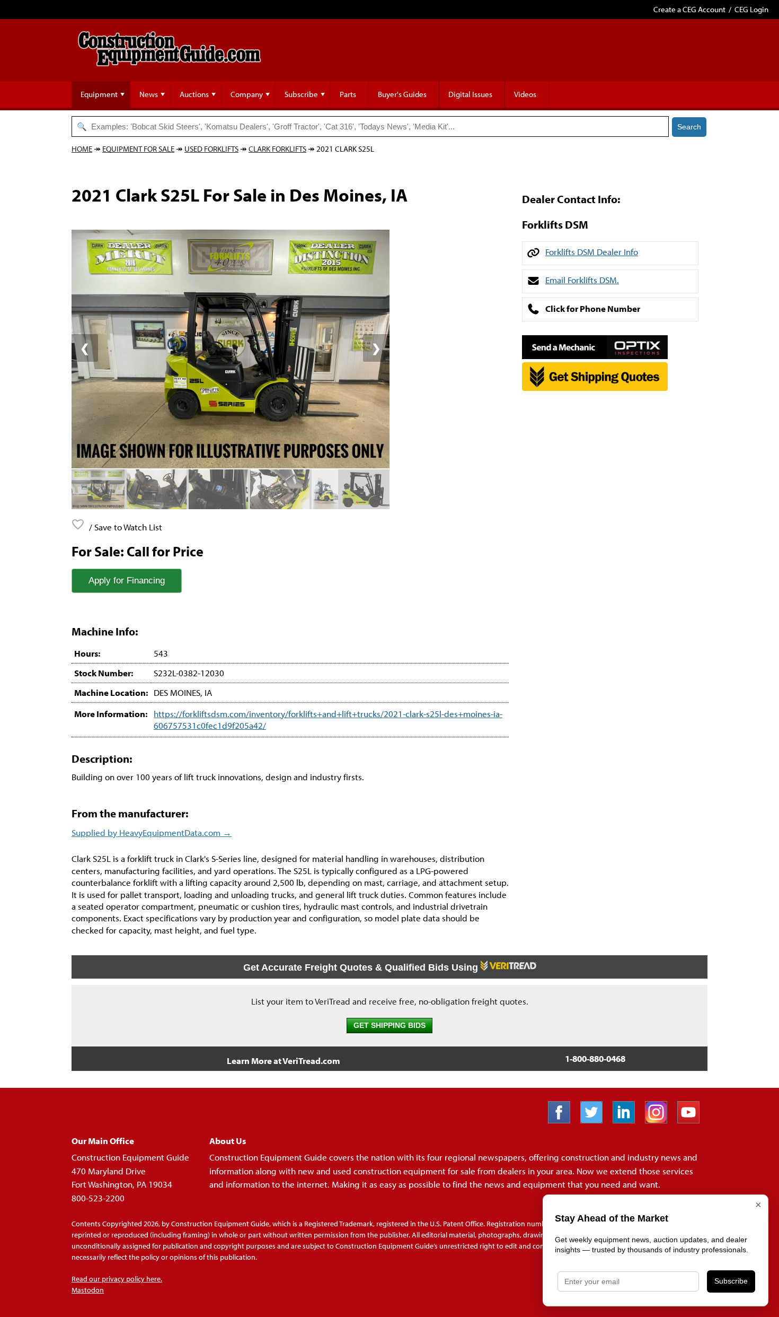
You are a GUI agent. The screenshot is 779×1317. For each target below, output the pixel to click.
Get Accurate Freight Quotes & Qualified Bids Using (362, 967)
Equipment (99, 94)
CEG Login (751, 9)
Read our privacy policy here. (117, 1279)
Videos (525, 94)
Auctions (194, 94)
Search (689, 127)
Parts (348, 94)
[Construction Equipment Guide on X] (595, 1120)
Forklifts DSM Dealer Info (591, 251)
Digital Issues (470, 94)
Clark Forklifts (277, 149)
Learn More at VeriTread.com (283, 1060)
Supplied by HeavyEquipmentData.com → (152, 832)
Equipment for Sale (138, 149)
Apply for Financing (126, 580)
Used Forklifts (211, 149)
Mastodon (88, 1290)
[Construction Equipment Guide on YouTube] (692, 1120)
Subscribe (301, 94)
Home (82, 149)
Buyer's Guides (402, 94)
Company (247, 94)
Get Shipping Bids (389, 1026)
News (148, 94)
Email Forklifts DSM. (582, 279)
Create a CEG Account (689, 9)
